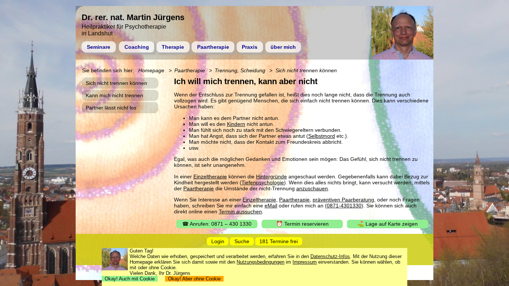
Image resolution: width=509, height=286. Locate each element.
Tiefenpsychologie (262, 182)
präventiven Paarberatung (343, 200)
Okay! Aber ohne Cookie (194, 279)
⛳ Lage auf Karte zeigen (387, 224)
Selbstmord (321, 136)
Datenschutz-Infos (330, 256)
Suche (241, 241)
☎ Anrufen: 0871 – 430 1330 (217, 224)
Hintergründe (271, 176)
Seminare (98, 47)
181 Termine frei (278, 241)
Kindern (236, 124)
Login (217, 241)
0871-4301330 (344, 206)
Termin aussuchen (240, 211)
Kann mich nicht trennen (114, 95)
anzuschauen (312, 188)
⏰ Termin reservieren (302, 224)
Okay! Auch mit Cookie (130, 279)
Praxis (249, 47)
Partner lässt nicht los (111, 108)
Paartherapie (213, 47)
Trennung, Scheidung (240, 70)
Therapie (173, 47)
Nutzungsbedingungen (260, 262)
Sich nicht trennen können (306, 70)
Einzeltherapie (210, 176)
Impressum (305, 262)
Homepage (151, 70)
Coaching (136, 47)
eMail (271, 206)
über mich (283, 47)
